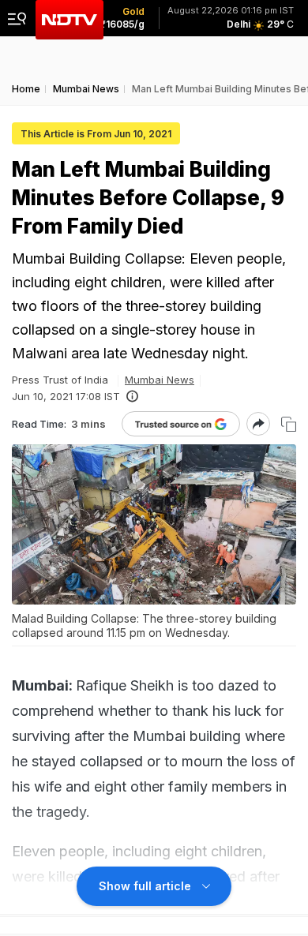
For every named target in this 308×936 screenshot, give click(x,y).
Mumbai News (159, 379)
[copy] (288, 424)
